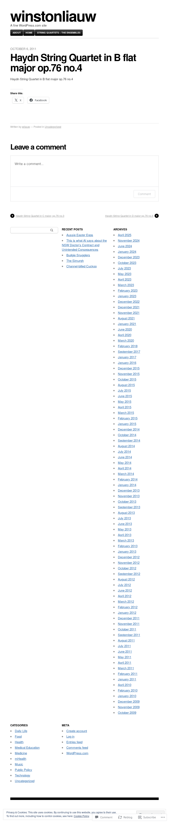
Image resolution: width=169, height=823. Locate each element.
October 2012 (127, 568)
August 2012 (126, 579)
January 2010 (127, 696)
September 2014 (129, 440)
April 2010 (124, 685)
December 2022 (129, 301)
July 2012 (124, 585)
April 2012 (124, 596)
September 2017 (129, 351)
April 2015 (124, 407)
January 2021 (127, 324)
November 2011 (129, 623)
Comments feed (77, 747)
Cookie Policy (81, 816)
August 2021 (126, 318)
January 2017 (127, 357)
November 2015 (129, 373)
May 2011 (124, 657)
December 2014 (129, 429)
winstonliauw (53, 15)
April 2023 (124, 279)
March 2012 (126, 601)
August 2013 (126, 512)
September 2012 (129, 573)
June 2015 (125, 396)
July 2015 (124, 390)
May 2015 (124, 401)
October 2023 (127, 262)
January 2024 (127, 251)
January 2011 (127, 679)
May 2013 (124, 529)
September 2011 (129, 635)
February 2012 (127, 607)
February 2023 (127, 290)
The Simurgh (75, 260)
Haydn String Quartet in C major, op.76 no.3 (40, 215)
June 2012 (125, 590)
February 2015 (127, 418)
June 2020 (125, 329)
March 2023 (126, 285)
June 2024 (125, 246)
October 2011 (127, 629)
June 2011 (125, 651)
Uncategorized (53, 126)
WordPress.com (77, 753)
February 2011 (127, 673)
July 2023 (124, 268)
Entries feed (74, 742)
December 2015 (129, 368)
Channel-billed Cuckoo (81, 266)
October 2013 (127, 501)
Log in (70, 736)
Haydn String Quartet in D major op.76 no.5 (129, 215)
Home (29, 32)
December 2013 (129, 490)
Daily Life (21, 731)
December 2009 (129, 701)
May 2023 (124, 274)
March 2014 (126, 473)
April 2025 (124, 235)
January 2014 (127, 485)
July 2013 (124, 518)
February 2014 (127, 479)
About (17, 32)
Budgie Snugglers (78, 255)
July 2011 (124, 646)
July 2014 (124, 451)
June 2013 (125, 523)
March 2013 (126, 540)
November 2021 (129, 312)
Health (19, 742)
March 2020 (126, 340)
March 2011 (126, 668)
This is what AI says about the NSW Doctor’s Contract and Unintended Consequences (84, 245)
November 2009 (129, 707)
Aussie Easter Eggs (79, 235)
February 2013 (127, 546)
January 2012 (127, 612)
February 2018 (127, 346)
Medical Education (27, 747)
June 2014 (125, 457)
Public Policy (23, 769)
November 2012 (129, 562)
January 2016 (127, 362)
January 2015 (127, 423)
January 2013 (127, 551)
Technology (22, 775)
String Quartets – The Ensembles (58, 32)
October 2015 (127, 379)
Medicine (21, 753)
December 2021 (129, 307)
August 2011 (126, 640)
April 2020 (124, 335)
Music (19, 764)
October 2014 (127, 435)
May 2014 (124, 462)
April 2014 (124, 468)
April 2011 (124, 662)
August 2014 (126, 446)
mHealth (20, 758)
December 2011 (129, 618)
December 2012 (129, 557)
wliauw (26, 126)
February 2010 (127, 690)
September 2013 (129, 507)
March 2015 (126, 412)
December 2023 (129, 257)
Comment (144, 194)
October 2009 (127, 712)
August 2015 (126, 385)
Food (18, 736)
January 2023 (127, 296)
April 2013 (124, 535)
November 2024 (129, 240)
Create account (76, 731)
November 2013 (129, 496)
